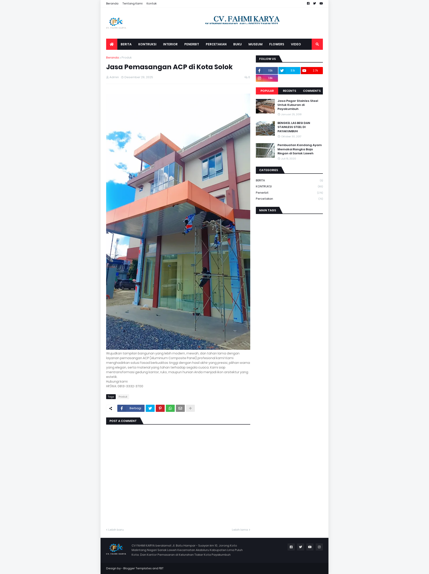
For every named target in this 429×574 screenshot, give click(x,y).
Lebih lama (240, 530)
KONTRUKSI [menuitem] (147, 44)
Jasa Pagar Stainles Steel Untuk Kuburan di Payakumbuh (298, 105)
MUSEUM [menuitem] (255, 44)
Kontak (152, 3)
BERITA (289, 180)
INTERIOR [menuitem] (170, 44)
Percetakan (289, 199)
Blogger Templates (137, 568)
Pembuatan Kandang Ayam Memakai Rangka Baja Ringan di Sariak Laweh (300, 149)
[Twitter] (150, 408)
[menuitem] (111, 44)
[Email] (180, 408)
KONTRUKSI (289, 186)
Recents (289, 91)
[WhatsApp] (170, 408)
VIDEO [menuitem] (296, 44)
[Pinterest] (160, 408)
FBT (161, 568)
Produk (127, 57)
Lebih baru (116, 530)
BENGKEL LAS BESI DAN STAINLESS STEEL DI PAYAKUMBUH (294, 127)
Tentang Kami (132, 3)
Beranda (112, 3)
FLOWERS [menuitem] (276, 44)
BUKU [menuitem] (237, 44)
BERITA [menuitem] (126, 44)
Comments (312, 91)
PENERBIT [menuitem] (191, 44)
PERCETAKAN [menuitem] (216, 44)
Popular (267, 91)
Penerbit (289, 193)
